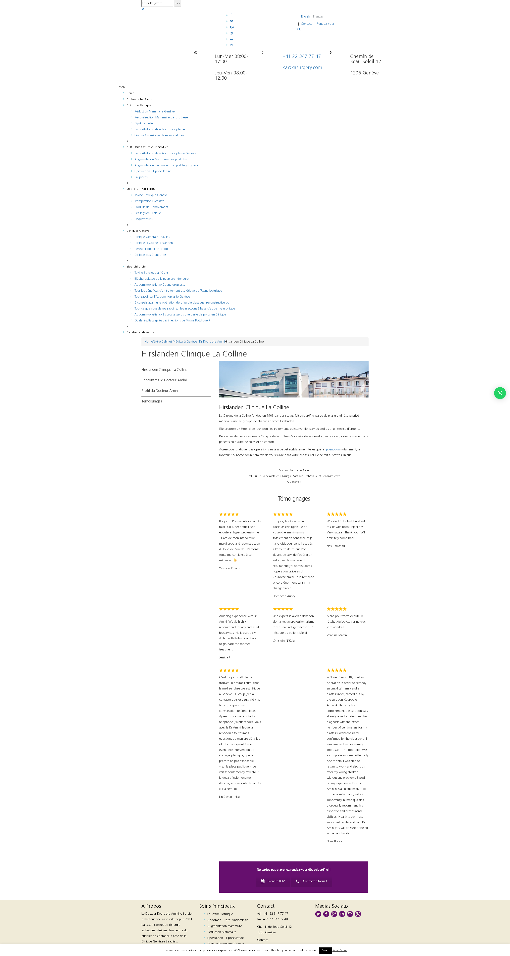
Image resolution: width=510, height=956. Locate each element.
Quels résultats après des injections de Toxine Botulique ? (172, 320)
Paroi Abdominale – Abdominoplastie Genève (165, 153)
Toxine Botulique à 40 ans (151, 272)
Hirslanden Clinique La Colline (164, 370)
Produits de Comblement (151, 207)
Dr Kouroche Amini (139, 99)
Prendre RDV (276, 881)
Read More (339, 950)
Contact (306, 23)
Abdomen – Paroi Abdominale (227, 920)
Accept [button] (325, 950)
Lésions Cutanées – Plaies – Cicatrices (159, 135)
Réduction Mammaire (221, 932)
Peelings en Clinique (147, 213)
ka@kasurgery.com (302, 67)
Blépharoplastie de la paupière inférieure (161, 278)
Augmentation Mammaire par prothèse (160, 159)
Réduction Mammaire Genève (154, 111)
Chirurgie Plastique (139, 105)
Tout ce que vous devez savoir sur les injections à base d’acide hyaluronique (184, 308)
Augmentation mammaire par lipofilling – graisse (166, 165)
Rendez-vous (325, 23)
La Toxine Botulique (220, 914)
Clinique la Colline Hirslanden (153, 243)
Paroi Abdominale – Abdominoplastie (159, 129)
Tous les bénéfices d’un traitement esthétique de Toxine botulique (178, 290)
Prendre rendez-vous (140, 332)
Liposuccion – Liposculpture (152, 171)
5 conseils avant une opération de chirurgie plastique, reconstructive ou (181, 302)
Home (130, 93)
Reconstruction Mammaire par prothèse (161, 117)
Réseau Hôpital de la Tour (151, 249)
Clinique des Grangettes (150, 255)
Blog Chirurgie (136, 266)
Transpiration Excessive (149, 201)
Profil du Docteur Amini (159, 391)
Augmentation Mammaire (224, 926)
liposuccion (332, 449)
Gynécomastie (144, 123)
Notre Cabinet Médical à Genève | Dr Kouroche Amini (189, 341)
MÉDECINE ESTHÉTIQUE (142, 189)
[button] (500, 393)
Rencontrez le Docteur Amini (164, 380)
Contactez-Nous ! (315, 881)
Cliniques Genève (138, 230)
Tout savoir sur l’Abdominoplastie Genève (162, 296)
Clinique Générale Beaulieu (152, 237)
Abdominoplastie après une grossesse (159, 284)
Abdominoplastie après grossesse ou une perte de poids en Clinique (180, 314)
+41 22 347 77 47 (301, 56)
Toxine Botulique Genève (151, 195)
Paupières (140, 177)
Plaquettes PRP (144, 219)
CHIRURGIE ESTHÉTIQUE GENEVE (147, 147)
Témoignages (151, 401)
